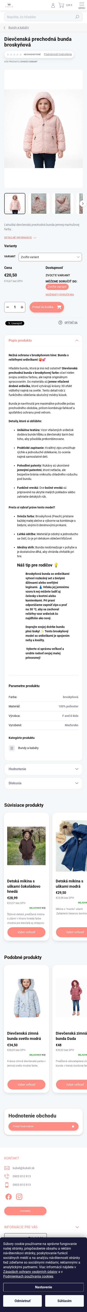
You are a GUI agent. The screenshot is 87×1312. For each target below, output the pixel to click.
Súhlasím (64, 1301)
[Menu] (81, 5)
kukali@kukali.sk (23, 1168)
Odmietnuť (23, 1301)
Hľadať (77, 16)
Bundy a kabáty (28, 748)
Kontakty (25, 1210)
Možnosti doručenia (60, 294)
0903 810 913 (22, 1176)
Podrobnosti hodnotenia (58, 54)
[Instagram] (18, 1196)
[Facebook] (8, 1196)
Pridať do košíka (42, 307)
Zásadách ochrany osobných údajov (30, 1272)
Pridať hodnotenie (23, 1126)
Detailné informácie (18, 237)
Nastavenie (43, 1287)
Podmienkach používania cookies (28, 1276)
